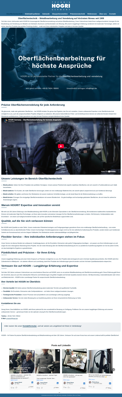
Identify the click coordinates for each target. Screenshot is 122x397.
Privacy (79, 395)
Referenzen (92, 14)
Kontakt (112, 14)
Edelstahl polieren (32, 14)
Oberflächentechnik (14, 14)
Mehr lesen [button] (14, 380)
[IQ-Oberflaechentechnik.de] (61, 6)
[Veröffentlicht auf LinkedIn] (32, 382)
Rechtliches (69, 395)
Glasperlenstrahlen (60, 14)
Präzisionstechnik (77, 14)
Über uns (103, 14)
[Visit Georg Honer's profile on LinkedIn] (13, 383)
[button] (8, 369)
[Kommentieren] (16, 388)
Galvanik (46, 14)
